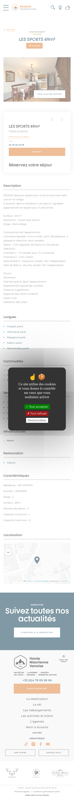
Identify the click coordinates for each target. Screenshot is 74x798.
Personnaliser (37, 420)
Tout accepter (38, 406)
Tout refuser (38, 413)
